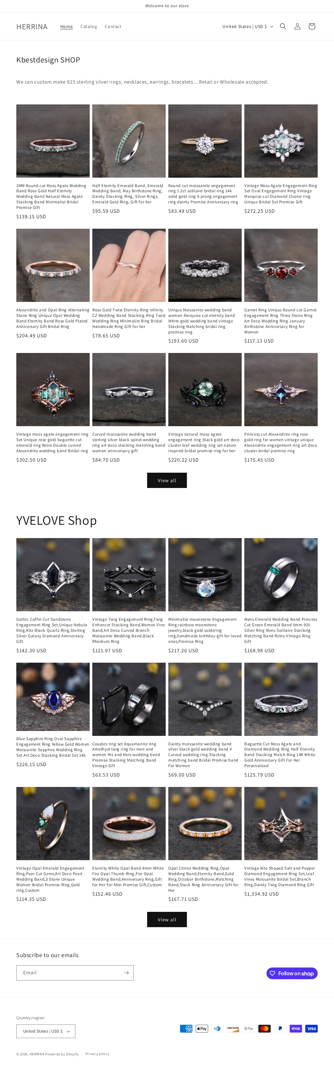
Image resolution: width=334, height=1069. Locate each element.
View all (167, 480)
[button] (283, 26)
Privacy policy (97, 1053)
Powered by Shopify (62, 1054)
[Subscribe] (126, 973)
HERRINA (37, 1054)
